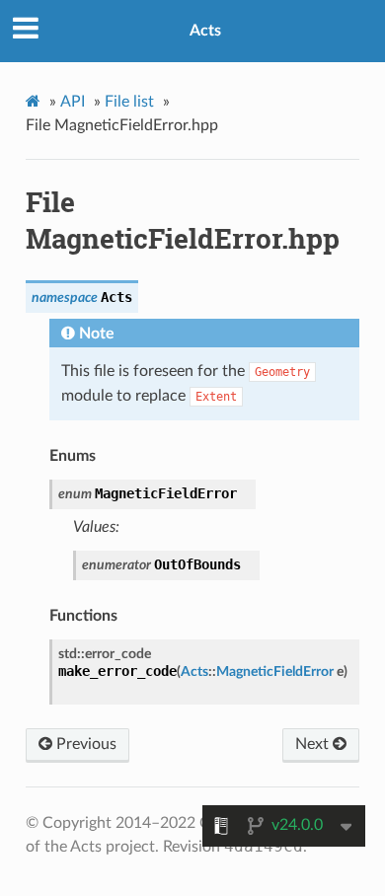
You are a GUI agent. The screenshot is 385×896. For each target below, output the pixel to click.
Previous (84, 744)
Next (314, 744)
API (72, 102)
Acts (205, 30)
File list (129, 102)
